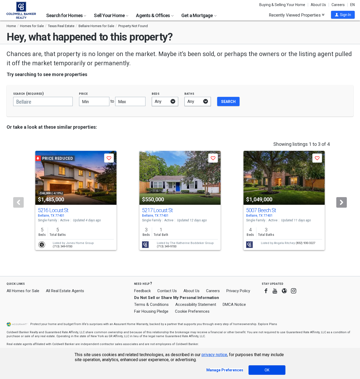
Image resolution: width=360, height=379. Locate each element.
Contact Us (167, 290)
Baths (189, 94)
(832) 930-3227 (305, 243)
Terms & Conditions (151, 304)
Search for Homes (64, 15)
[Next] (341, 202)
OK (267, 370)
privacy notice (214, 354)
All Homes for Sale (23, 290)
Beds (156, 94)
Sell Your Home (109, 15)
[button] (343, 15)
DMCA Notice (234, 304)
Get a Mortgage (197, 15)
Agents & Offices (153, 15)
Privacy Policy (238, 290)
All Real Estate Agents (65, 290)
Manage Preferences (224, 370)
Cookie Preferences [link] (192, 311)
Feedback (142, 291)
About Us (318, 5)
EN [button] (352, 5)
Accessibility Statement (195, 304)
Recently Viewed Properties (295, 15)
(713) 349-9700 (62, 246)
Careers (338, 5)
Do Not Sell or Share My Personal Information (176, 297)
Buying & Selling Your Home (282, 5)
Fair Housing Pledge (151, 311)
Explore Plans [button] (267, 324)
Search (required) (28, 94)
